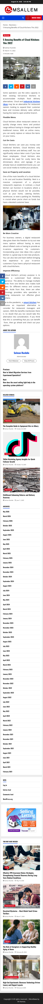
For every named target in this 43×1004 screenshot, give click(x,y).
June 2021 (6, 757)
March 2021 (6, 767)
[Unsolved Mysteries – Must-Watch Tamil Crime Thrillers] (21, 896)
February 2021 (7, 771)
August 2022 (7, 697)
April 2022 (6, 716)
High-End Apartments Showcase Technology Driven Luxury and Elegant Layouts (21, 983)
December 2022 (8, 679)
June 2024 (6, 595)
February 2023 (7, 669)
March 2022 (7, 720)
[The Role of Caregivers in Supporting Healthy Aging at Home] (21, 931)
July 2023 (6, 646)
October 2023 (7, 632)
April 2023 (6, 660)
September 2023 (8, 637)
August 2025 (7, 535)
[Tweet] (2, 281)
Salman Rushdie (10, 48)
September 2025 (8, 530)
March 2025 (7, 553)
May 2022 (6, 711)
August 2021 (7, 753)
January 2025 (7, 562)
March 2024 (7, 609)
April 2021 (6, 762)
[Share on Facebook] (2, 276)
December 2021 (8, 734)
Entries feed (7, 790)
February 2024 (7, 614)
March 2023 (7, 665)
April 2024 (6, 604)
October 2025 (7, 525)
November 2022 (8, 683)
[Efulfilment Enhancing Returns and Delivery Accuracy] (21, 480)
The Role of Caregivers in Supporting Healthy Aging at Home (19, 948)
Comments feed (8, 794)
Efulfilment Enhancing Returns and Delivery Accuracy (19, 496)
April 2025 (6, 549)
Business (6, 35)
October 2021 (7, 744)
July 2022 (6, 702)
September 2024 (8, 581)
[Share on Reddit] (2, 287)
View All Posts (29, 361)
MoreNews (33, 999)
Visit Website (13, 361)
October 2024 (7, 576)
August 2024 (7, 586)
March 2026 (7, 516)
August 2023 (7, 641)
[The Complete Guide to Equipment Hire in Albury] (21, 411)
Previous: (17, 372)
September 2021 (8, 748)
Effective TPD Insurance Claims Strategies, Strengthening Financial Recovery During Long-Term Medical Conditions (20, 875)
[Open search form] (23, 18)
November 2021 (8, 739)
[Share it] (2, 297)
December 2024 (8, 567)
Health (8, 941)
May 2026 (6, 511)
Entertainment (10, 906)
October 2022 (7, 688)
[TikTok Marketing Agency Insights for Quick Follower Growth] (21, 444)
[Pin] (2, 292)
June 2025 (6, 539)
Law (7, 867)
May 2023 (6, 655)
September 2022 (8, 692)
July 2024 (6, 590)
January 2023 (7, 674)
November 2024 (8, 572)
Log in (5, 785)
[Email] (2, 303)
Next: (19, 382)
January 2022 (7, 730)
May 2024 (6, 600)
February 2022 (7, 725)
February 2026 (7, 521)
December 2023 (8, 623)
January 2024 (7, 618)
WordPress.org (8, 799)
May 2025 (6, 544)
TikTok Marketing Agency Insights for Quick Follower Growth (19, 460)
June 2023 (6, 651)
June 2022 (6, 706)
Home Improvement (12, 977)
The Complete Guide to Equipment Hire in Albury (20, 426)
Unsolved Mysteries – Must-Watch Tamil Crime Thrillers (20, 912)
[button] (3, 18)
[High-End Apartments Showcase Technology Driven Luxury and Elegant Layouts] (21, 967)
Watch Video (36, 18)
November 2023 (8, 628)
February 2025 (7, 558)
